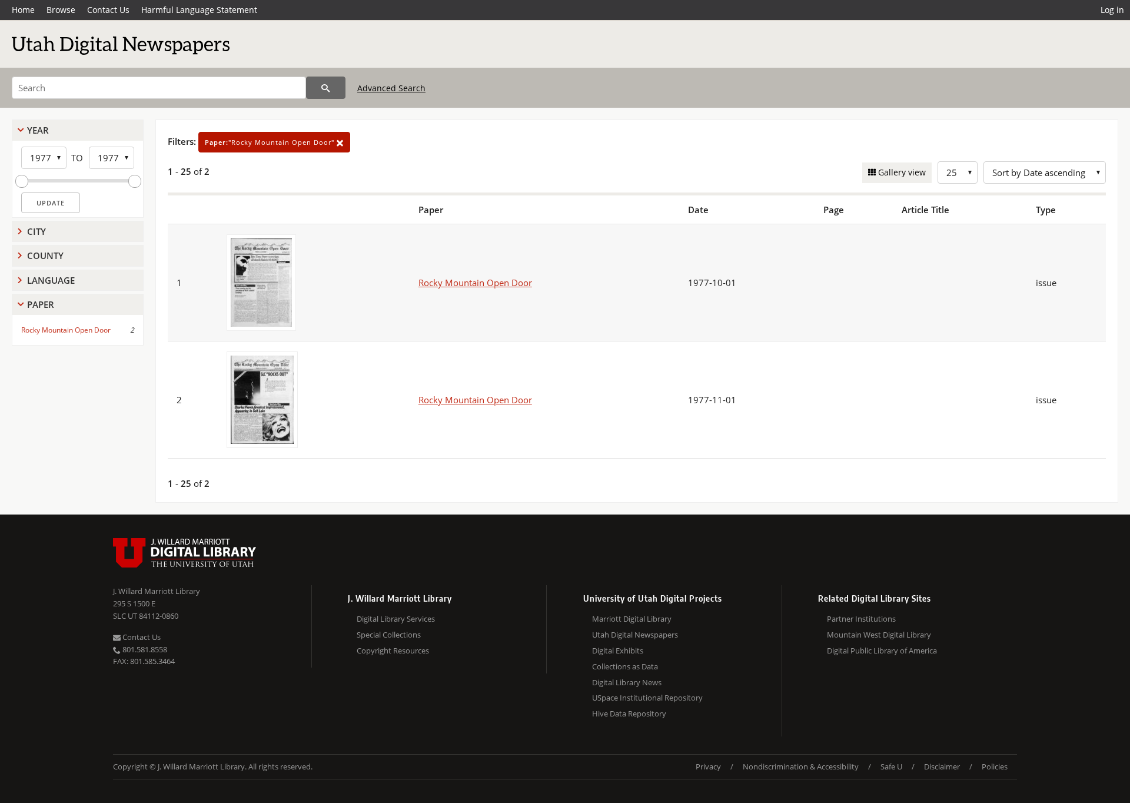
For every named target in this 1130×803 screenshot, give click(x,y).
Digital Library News (627, 682)
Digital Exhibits (617, 650)
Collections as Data (625, 666)
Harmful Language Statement (199, 9)
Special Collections (389, 634)
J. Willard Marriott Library (156, 591)
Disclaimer (942, 766)
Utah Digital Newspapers (635, 634)
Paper (40, 304)
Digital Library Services (396, 618)
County (45, 255)
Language (51, 280)
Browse (60, 9)
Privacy (708, 766)
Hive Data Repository (629, 713)
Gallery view (901, 172)
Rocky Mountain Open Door (66, 330)
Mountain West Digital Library (879, 634)
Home (23, 9)
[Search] (325, 88)
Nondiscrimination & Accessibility (801, 766)
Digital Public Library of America (882, 650)
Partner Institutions (861, 618)
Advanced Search (391, 88)
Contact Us (108, 9)
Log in (1112, 9)
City (36, 231)
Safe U (891, 766)
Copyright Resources (393, 650)
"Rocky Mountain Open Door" (271, 142)
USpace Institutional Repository (647, 697)
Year (38, 130)
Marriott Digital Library (632, 618)
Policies (995, 766)
